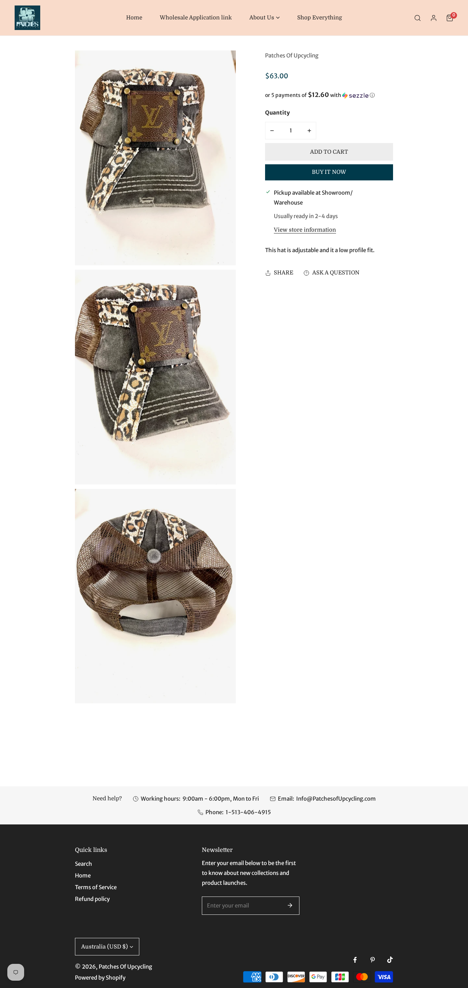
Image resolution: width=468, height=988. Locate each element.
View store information (305, 230)
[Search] (418, 18)
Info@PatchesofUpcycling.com (336, 798)
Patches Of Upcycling (291, 55)
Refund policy (92, 898)
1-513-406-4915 (248, 812)
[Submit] (290, 905)
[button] (264, 17)
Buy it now (329, 172)
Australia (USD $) (104, 946)
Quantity (277, 112)
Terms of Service (96, 887)
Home (83, 875)
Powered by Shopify (100, 977)
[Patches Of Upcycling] (27, 17)
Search (83, 863)
